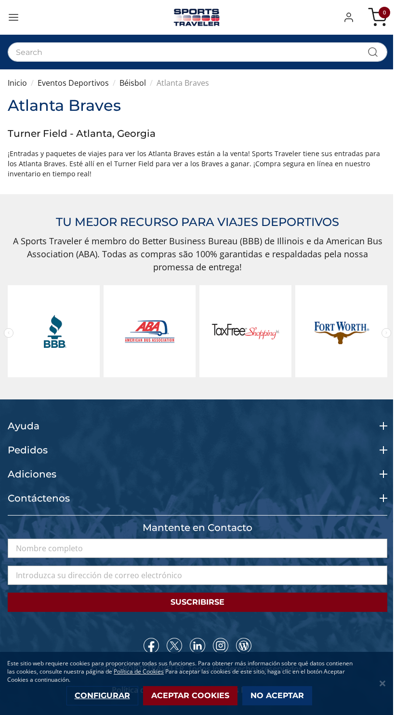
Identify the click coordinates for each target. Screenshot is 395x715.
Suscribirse (197, 602)
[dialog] (197, 683)
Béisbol (132, 83)
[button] (350, 17)
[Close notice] (382, 683)
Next (386, 333)
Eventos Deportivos (73, 83)
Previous (8, 333)
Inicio (17, 83)
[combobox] (197, 52)
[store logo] (197, 17)
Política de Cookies (139, 671)
